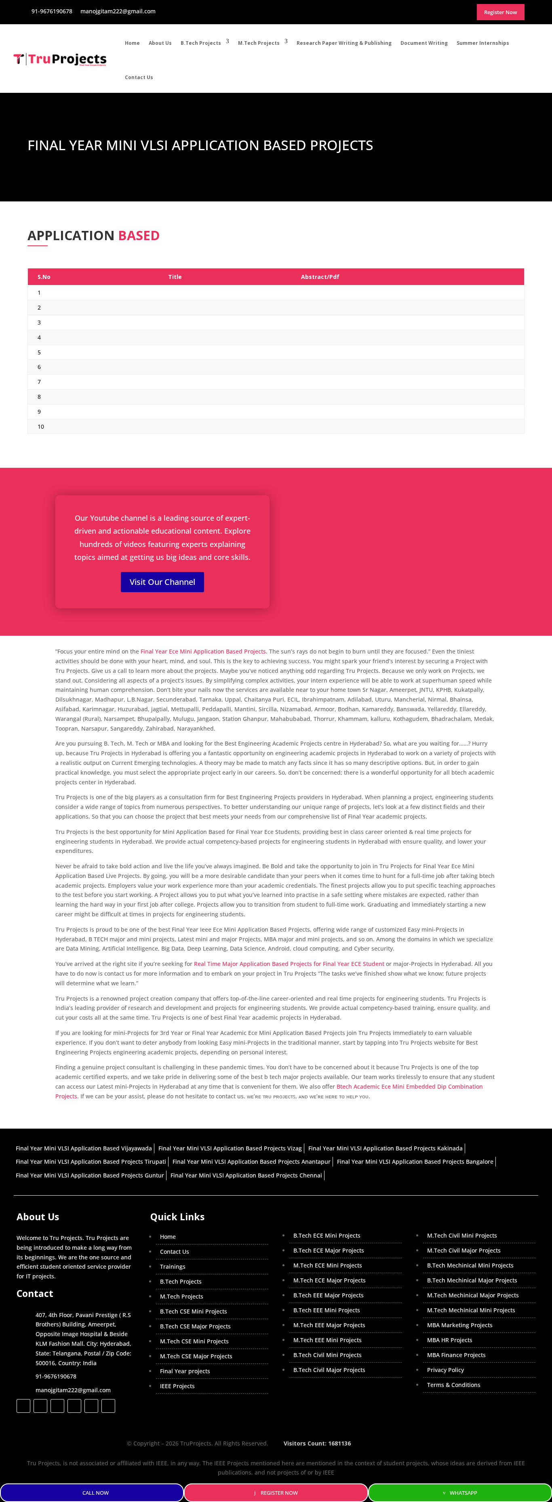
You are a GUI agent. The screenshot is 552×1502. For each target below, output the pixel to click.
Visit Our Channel (162, 581)
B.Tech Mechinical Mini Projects (470, 1265)
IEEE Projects (177, 1386)
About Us (160, 43)
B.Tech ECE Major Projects (328, 1250)
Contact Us (139, 77)
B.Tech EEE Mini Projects (326, 1310)
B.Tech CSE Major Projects (195, 1326)
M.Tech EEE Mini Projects (327, 1340)
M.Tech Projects (259, 43)
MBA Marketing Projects (460, 1325)
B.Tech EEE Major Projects (328, 1295)
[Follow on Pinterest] (108, 1406)
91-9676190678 (56, 1376)
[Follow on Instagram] (57, 1406)
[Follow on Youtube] (91, 1406)
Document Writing (424, 43)
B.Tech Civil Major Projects (329, 1370)
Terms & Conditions (453, 1385)
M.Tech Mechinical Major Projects (473, 1295)
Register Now (279, 1492)
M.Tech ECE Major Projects (329, 1280)
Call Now (95, 1492)
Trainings (172, 1266)
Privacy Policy (445, 1370)
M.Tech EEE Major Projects (329, 1325)
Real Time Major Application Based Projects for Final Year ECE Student (289, 964)
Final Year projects (185, 1371)
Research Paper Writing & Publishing (344, 43)
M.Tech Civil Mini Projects (462, 1235)
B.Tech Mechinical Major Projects (472, 1280)
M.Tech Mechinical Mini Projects (471, 1310)
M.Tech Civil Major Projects (464, 1250)
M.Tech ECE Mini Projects (327, 1265)
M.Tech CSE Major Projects (196, 1356)
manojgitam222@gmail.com (73, 1390)
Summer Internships (483, 43)
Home (132, 43)
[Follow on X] (40, 1406)
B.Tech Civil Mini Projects (327, 1355)
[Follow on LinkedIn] (74, 1406)
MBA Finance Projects (456, 1355)
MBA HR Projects (449, 1340)
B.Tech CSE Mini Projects (193, 1311)
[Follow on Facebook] (23, 1406)
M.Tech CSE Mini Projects (194, 1341)
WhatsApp (463, 1492)
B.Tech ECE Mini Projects (326, 1235)
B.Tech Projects (201, 43)
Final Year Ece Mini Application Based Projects (203, 651)
